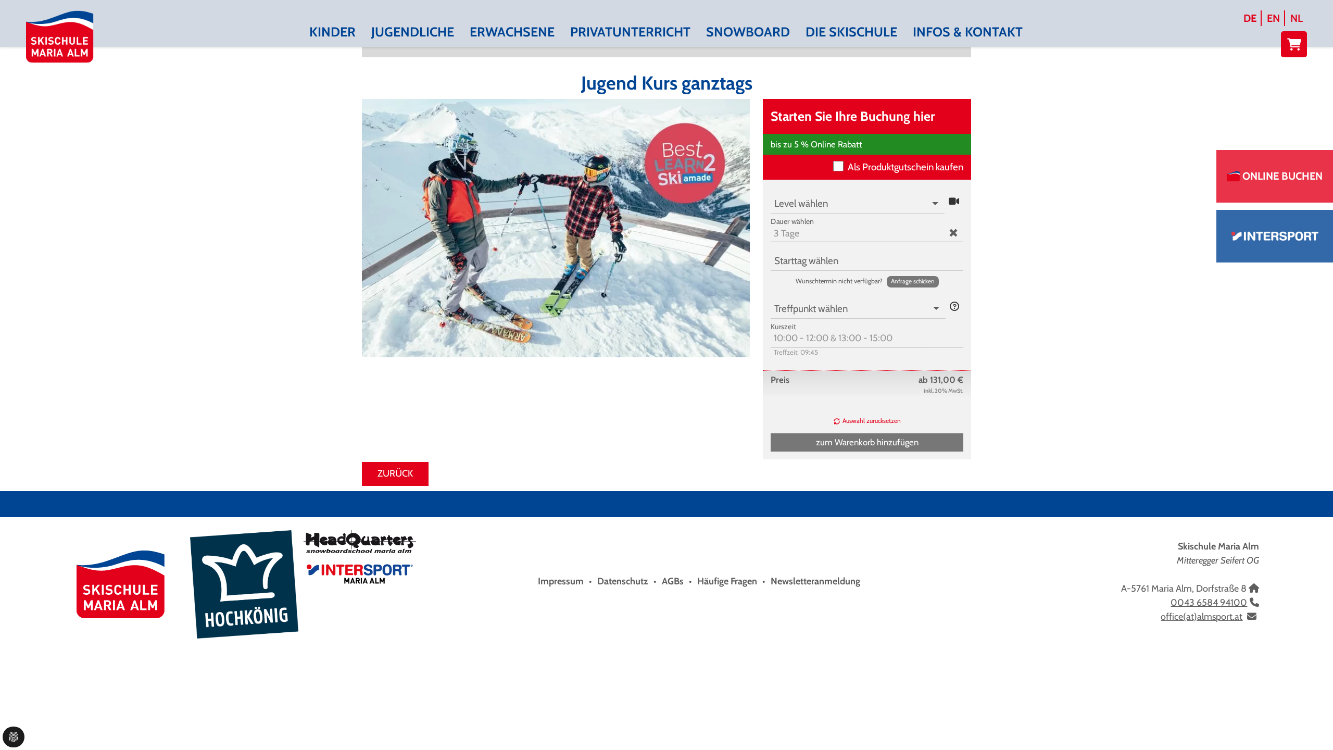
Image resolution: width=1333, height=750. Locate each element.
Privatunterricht (630, 32)
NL (1296, 18)
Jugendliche (412, 32)
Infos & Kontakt (968, 32)
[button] (954, 202)
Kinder (332, 32)
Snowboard (748, 32)
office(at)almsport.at (1201, 616)
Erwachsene (512, 32)
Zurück (395, 473)
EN (1273, 18)
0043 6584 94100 (1209, 602)
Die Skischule (851, 32)
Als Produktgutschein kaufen (905, 167)
